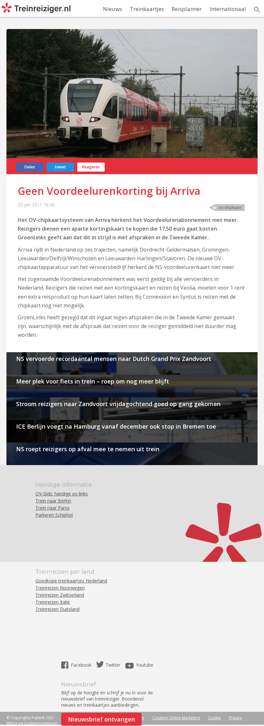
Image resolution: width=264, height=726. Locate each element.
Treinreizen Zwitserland (59, 595)
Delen (29, 167)
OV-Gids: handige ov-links (61, 494)
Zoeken (257, 9)
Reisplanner (187, 9)
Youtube (144, 665)
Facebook (82, 665)
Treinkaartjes (147, 9)
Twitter (113, 665)
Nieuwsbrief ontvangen (101, 719)
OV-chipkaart (230, 207)
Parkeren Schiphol (54, 515)
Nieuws (112, 9)
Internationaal (228, 9)
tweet (60, 167)
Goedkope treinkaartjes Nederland (71, 581)
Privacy (235, 718)
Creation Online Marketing (176, 718)
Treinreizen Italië (52, 602)
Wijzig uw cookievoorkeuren (32, 723)
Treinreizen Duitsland (57, 609)
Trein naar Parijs (52, 508)
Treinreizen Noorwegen (60, 588)
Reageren (91, 167)
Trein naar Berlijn (53, 501)
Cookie (214, 718)
